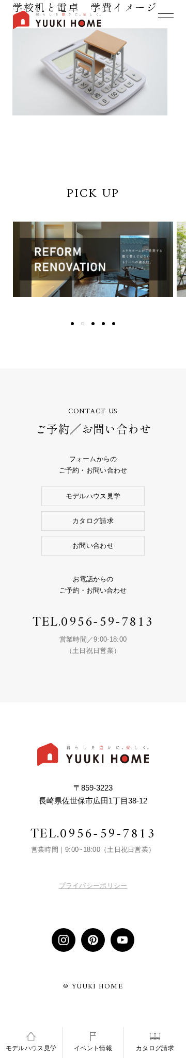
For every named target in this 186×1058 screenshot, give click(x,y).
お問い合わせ (93, 545)
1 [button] (72, 323)
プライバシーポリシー (93, 885)
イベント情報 (93, 1048)
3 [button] (93, 323)
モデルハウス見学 (93, 496)
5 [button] (114, 323)
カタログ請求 (93, 521)
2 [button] (83, 323)
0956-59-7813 (107, 622)
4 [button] (103, 323)
